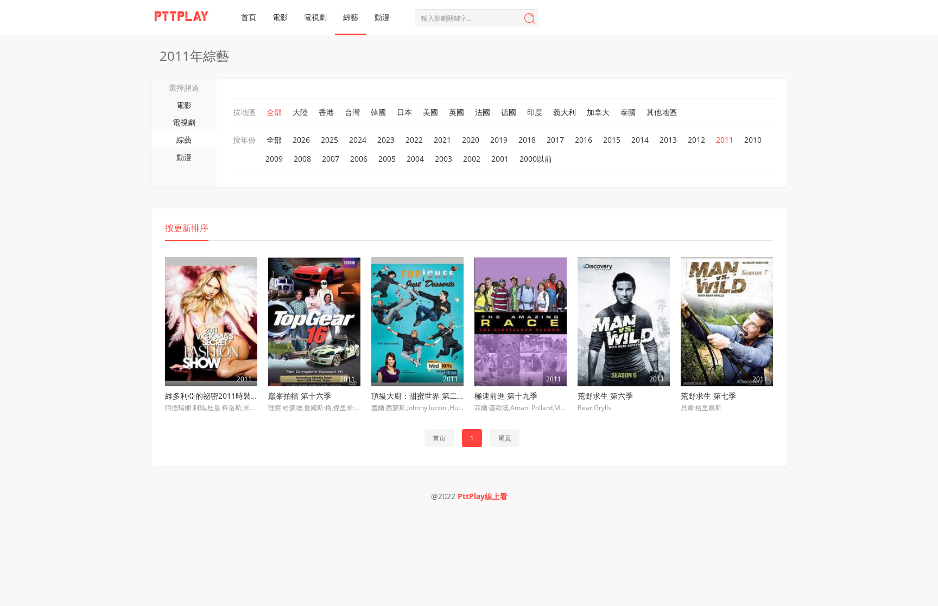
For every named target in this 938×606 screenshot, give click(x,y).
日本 (404, 112)
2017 (555, 140)
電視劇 (315, 17)
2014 (640, 140)
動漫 (382, 17)
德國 (508, 112)
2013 (668, 140)
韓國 (378, 112)
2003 (443, 159)
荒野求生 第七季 (708, 396)
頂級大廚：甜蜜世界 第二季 (418, 396)
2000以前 (535, 159)
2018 (527, 140)
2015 (611, 140)
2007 (330, 159)
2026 (301, 140)
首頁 (248, 17)
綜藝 (350, 17)
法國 (482, 112)
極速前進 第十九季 (505, 396)
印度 (534, 112)
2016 (583, 140)
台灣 (352, 112)
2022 (414, 140)
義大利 (564, 112)
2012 (696, 140)
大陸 (300, 112)
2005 (387, 159)
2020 (470, 140)
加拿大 (598, 112)
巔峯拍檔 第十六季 (299, 396)
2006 (358, 159)
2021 (442, 140)
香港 (326, 112)
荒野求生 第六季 (605, 396)
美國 (430, 112)
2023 (386, 140)
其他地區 (662, 112)
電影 (280, 17)
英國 (456, 112)
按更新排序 (186, 228)
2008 (302, 159)
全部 (274, 112)
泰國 (628, 112)
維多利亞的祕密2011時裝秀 (211, 396)
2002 (471, 159)
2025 (329, 140)
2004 (415, 159)
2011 (724, 140)
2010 (753, 140)
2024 (357, 140)
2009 (274, 159)
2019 (499, 140)
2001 (500, 159)
